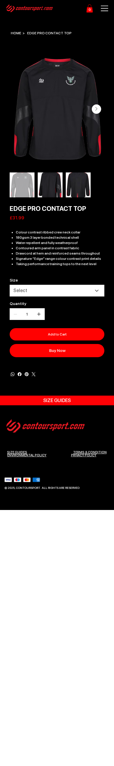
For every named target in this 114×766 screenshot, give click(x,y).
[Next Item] (96, 109)
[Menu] (101, 8)
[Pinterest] (27, 374)
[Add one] (39, 314)
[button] (89, 8)
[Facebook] (20, 374)
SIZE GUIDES (17, 452)
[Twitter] (34, 374)
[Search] (44, 8)
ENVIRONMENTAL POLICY (26, 455)
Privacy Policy (83, 455)
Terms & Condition (90, 452)
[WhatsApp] (12, 374)
